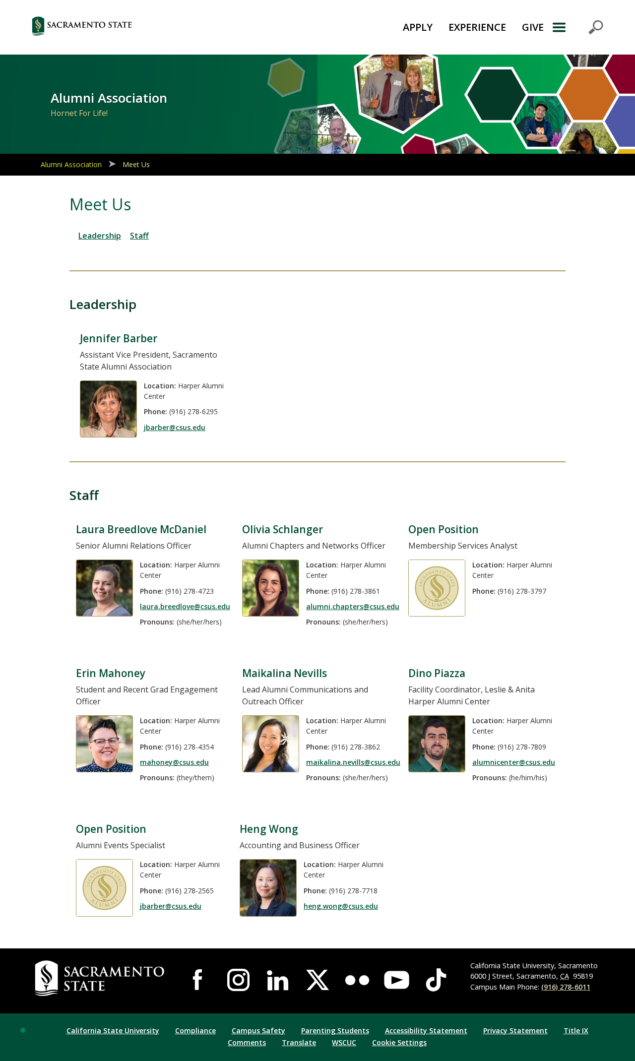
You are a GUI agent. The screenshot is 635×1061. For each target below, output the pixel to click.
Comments (247, 1042)
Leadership (99, 235)
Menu (577, 27)
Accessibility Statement (426, 1030)
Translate (299, 1042)
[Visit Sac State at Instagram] (238, 980)
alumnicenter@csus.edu (513, 762)
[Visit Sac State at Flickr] (357, 980)
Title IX (576, 1030)
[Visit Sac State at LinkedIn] (278, 980)
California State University (112, 1030)
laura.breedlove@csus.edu (185, 606)
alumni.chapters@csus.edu (352, 606)
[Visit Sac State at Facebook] (199, 980)
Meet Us (136, 164)
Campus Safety (258, 1030)
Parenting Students (335, 1030)
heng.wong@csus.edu (341, 906)
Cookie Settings (399, 1042)
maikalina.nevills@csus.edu (353, 762)
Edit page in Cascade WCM (22, 1030)
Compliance (195, 1030)
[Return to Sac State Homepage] (132, 27)
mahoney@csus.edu (174, 762)
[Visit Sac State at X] (317, 980)
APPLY (418, 27)
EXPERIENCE (477, 27)
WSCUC (344, 1042)
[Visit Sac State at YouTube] (397, 980)
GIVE (533, 27)
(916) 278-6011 (565, 987)
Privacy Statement (515, 1030)
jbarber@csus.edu (174, 427)
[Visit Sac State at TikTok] (436, 980)
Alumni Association (71, 164)
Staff (139, 235)
